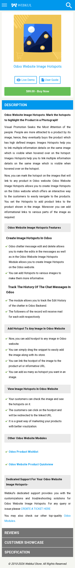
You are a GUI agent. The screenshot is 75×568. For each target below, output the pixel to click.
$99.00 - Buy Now (37, 91)
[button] (5, 5)
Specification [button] (17, 552)
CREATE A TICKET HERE (35, 508)
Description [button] (16, 105)
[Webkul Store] (22, 5)
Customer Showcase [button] (24, 542)
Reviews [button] (12, 533)
